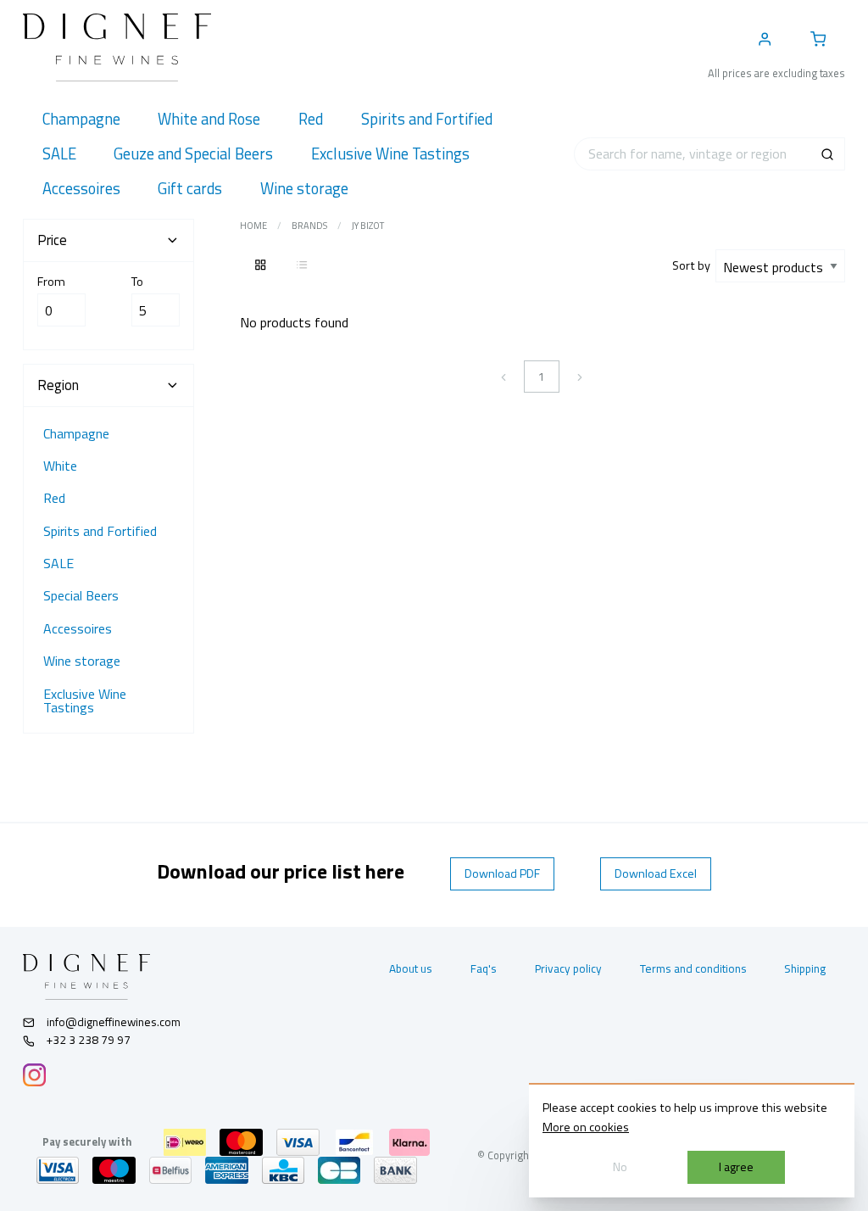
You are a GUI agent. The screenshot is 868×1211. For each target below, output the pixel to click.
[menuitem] (81, 119)
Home (253, 225)
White (60, 465)
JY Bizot (368, 225)
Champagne (76, 433)
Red (54, 498)
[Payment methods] (185, 1142)
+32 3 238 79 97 (87, 1039)
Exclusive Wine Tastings (84, 700)
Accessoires (77, 628)
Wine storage (81, 660)
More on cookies (585, 1127)
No (620, 1167)
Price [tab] (52, 240)
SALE (58, 563)
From (51, 281)
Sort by (693, 265)
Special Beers (81, 595)
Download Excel (656, 873)
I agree (736, 1167)
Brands (309, 225)
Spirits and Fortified (100, 531)
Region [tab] (58, 385)
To (137, 281)
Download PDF (502, 873)
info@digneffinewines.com (114, 1021)
